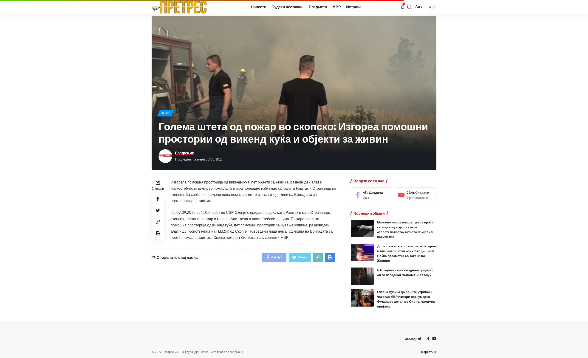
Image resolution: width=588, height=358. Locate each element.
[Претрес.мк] (180, 7)
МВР (165, 113)
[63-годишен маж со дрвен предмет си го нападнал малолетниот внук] (362, 276)
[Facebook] (372, 194)
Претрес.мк (184, 153)
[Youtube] (415, 194)
